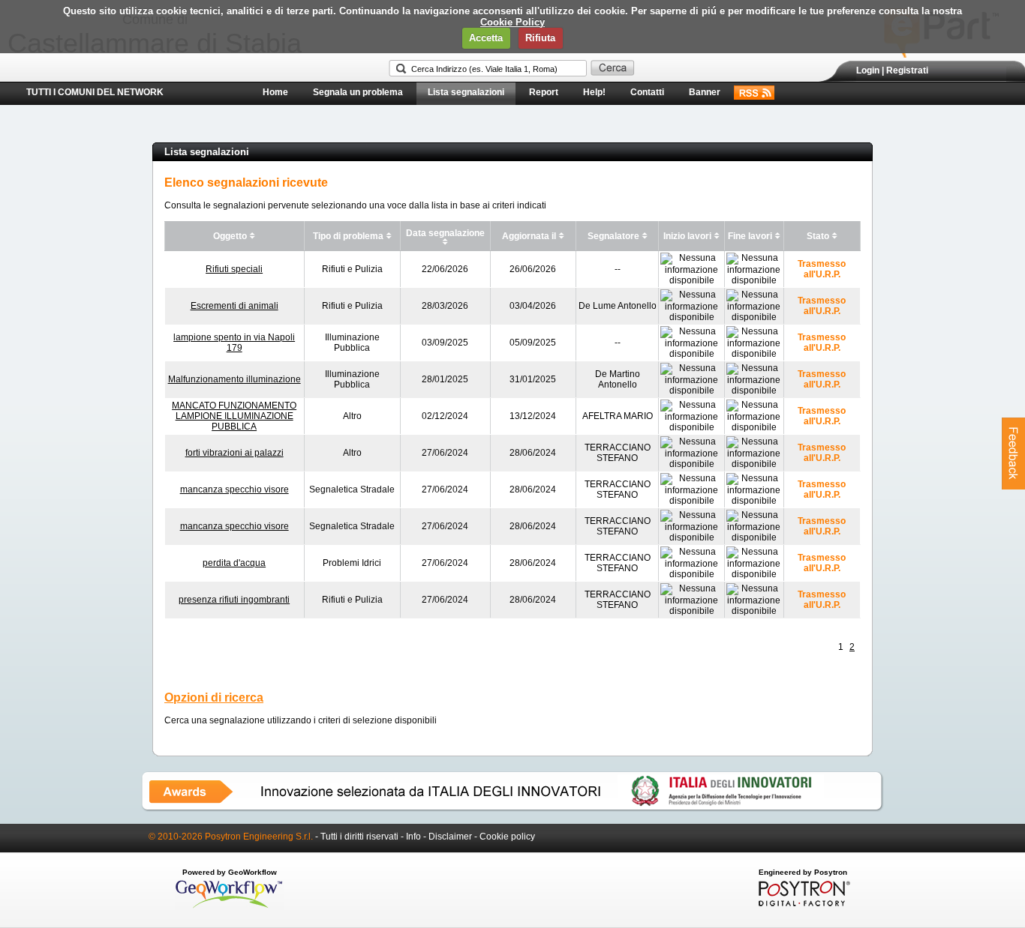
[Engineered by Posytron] (802, 903)
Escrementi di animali (234, 306)
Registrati (907, 70)
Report (543, 92)
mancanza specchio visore (234, 489)
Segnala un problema (358, 92)
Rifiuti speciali (234, 269)
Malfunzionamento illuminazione (234, 379)
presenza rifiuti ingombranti (234, 599)
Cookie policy (507, 836)
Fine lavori (750, 236)
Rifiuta (540, 37)
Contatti (647, 92)
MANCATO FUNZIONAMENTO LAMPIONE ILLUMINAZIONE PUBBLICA (234, 416)
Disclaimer (450, 836)
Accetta (486, 37)
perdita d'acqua (234, 563)
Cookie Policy (512, 22)
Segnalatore (613, 236)
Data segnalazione (445, 233)
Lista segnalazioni (466, 92)
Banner (704, 92)
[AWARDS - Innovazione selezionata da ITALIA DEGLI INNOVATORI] (512, 809)
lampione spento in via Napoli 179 (234, 342)
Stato (818, 236)
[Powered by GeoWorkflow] (229, 907)
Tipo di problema (348, 236)
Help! (594, 92)
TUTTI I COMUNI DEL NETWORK (95, 92)
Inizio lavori (687, 236)
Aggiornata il (529, 236)
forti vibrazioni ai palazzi (234, 453)
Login (867, 70)
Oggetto (230, 236)
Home (275, 92)
